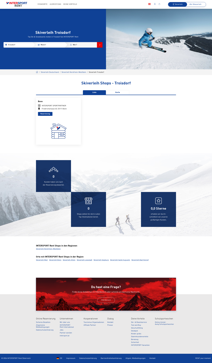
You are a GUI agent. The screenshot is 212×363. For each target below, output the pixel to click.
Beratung (134, 339)
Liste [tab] (94, 92)
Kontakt (110, 322)
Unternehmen (66, 319)
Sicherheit (135, 342)
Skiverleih (37, 72)
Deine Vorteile (138, 319)
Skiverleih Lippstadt (84, 260)
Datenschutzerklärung (44, 330)
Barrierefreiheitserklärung (111, 358)
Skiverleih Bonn (55, 260)
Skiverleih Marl (42, 260)
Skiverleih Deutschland (50, 72)
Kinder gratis (136, 334)
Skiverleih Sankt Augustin (120, 260)
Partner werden (66, 333)
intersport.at (64, 336)
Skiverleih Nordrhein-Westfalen (74, 72)
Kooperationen (91, 319)
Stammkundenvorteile (139, 337)
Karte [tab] (117, 92)
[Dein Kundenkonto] (155, 4)
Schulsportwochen (164, 319)
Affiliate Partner (90, 325)
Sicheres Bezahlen (43, 322)
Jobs (61, 330)
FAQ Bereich (106, 300)
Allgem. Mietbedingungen (136, 358)
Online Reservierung (45, 319)
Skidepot (134, 331)
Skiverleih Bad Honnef (140, 260)
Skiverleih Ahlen (69, 260)
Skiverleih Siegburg (101, 260)
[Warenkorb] (159, 4)
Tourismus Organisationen (94, 322)
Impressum (70, 358)
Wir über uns (65, 322)
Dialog (110, 319)
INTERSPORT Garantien (140, 345)
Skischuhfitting (137, 328)
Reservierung (45, 114)
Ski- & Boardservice (139, 322)
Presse (110, 325)
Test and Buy (136, 325)
